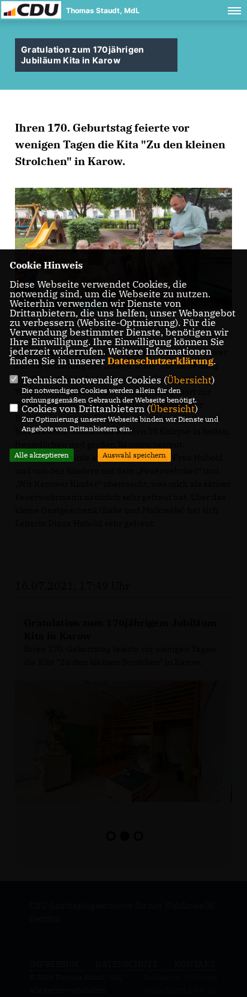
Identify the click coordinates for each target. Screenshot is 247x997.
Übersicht (189, 380)
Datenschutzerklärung (160, 361)
